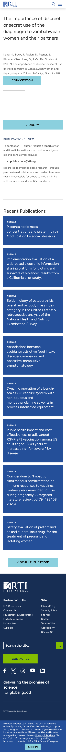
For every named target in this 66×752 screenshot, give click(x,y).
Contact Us (47, 632)
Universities (9, 623)
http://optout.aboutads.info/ (18, 741)
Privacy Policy (48, 606)
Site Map (45, 615)
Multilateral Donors (13, 619)
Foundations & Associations (18, 615)
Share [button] (30, 124)
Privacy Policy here (45, 735)
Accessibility (47, 628)
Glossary (45, 619)
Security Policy (49, 610)
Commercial (9, 610)
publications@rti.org (23, 161)
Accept (34, 747)
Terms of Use (48, 623)
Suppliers (8, 628)
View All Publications (33, 562)
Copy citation (22, 80)
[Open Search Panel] (53, 4)
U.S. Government (12, 606)
